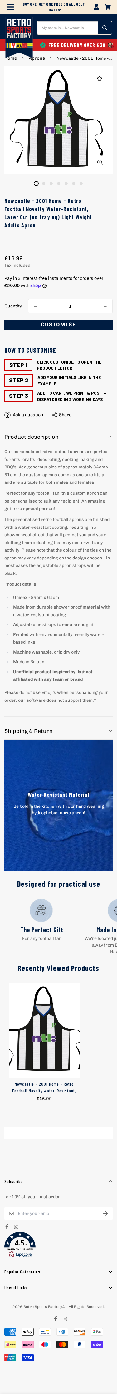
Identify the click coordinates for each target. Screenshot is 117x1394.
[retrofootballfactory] (19, 38)
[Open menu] (10, 6)
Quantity (13, 306)
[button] (58, 1244)
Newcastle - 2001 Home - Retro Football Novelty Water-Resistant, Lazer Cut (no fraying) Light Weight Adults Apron (44, 1087)
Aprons (37, 58)
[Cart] (107, 7)
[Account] (96, 7)
